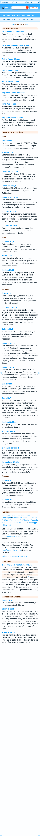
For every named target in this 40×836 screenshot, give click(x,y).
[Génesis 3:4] (2, 378)
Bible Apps (33, 523)
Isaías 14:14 (7, 600)
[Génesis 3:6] (37, 378)
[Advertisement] (20, 661)
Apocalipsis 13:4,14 (10, 462)
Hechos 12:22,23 (9, 422)
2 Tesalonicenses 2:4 (11, 448)
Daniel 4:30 (7, 384)
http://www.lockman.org (11, 536)
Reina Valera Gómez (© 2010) (14, 556)
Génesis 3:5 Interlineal (11, 515)
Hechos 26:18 (8, 270)
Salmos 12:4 (7, 329)
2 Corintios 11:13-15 (10, 226)
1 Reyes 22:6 (7, 152)
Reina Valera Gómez (11, 59)
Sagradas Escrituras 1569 (13, 93)
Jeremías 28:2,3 (9, 186)
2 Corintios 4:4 (8, 431)
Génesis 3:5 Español (20, 518)
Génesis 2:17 (7, 500)
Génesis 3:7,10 (8, 242)
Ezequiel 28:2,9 (8, 343)
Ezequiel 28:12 (8, 632)
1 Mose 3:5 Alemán (21, 520)
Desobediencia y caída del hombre (17, 565)
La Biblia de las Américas (13, 32)
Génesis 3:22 (7, 481)
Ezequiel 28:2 (8, 609)
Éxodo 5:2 (6, 293)
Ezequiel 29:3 (8, 367)
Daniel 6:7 (6, 398)
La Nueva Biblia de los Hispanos (16, 45)
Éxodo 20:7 (7, 141)
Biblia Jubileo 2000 (10, 81)
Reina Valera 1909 (10, 70)
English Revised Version (12, 118)
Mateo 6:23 (7, 256)
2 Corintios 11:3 (9, 212)
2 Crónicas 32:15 (9, 308)
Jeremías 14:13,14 (10, 171)
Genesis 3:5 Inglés (19, 523)
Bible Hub (7, 525)
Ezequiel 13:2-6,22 (10, 197)
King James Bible (9, 104)
